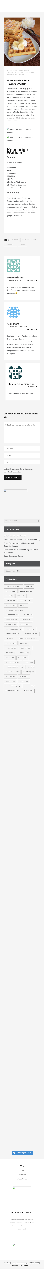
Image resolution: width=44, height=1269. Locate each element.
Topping (10, 676)
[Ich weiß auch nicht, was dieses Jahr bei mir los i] (22, 876)
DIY (23, 605)
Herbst (20, 73)
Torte (24, 676)
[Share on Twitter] (11, 229)
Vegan (24, 681)
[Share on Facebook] (8, 229)
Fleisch (28, 615)
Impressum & (17, 1265)
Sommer (28, 671)
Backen (15, 239)
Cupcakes (25, 600)
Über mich (22, 1175)
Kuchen (11, 643)
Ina (11, 384)
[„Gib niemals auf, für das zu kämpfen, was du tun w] (22, 1093)
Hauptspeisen (13, 629)
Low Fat (25, 648)
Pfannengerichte (14, 667)
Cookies (10, 600)
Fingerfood (10, 244)
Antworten (32, 280)
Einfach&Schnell (29, 239)
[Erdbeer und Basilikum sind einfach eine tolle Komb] (22, 973)
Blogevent (26, 591)
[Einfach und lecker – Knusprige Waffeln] (22, 42)
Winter (21, 75)
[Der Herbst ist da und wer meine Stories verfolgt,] (22, 828)
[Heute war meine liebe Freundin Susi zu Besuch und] (22, 925)
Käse (23, 643)
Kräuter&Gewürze (28, 638)
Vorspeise (30, 686)
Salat (31, 667)
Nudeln (24, 652)
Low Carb (11, 648)
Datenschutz (27, 1265)
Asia (29, 586)
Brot (9, 596)
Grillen (25, 624)
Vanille (10, 681)
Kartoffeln (31, 633)
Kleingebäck (29, 73)
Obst (22, 657)
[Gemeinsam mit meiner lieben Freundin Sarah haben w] (22, 750)
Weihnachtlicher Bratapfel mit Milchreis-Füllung (22, 539)
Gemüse (11, 624)
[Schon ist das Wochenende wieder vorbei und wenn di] (22, 1020)
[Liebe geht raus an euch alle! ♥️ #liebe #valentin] (22, 1144)
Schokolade (12, 671)
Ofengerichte (13, 662)
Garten (26, 619)
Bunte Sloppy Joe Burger (13, 556)
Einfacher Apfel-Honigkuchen (15, 536)
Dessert (11, 605)
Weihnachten (12, 75)
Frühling (25, 70)
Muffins (10, 652)
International (13, 633)
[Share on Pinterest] (14, 229)
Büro (21, 596)
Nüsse (10, 657)
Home (22, 1170)
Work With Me (22, 1179)
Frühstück (11, 73)
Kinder (22, 244)
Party (29, 662)
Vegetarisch (13, 686)
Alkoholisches (13, 586)
